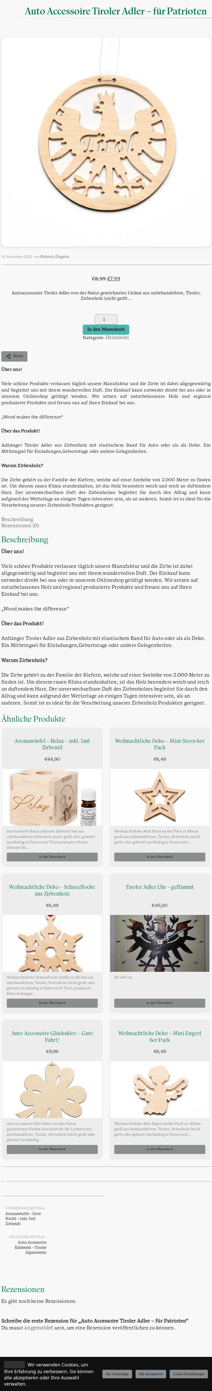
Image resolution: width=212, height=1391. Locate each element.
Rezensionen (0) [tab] (20, 526)
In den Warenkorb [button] (52, 857)
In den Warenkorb (106, 329)
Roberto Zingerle (54, 257)
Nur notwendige (117, 1374)
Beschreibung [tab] (17, 519)
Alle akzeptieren (151, 1374)
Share (18, 356)
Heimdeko (117, 337)
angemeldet (38, 1328)
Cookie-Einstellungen (189, 1374)
